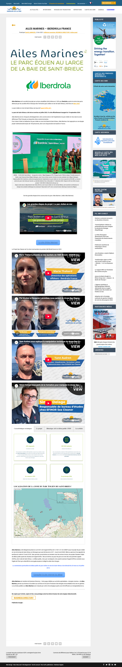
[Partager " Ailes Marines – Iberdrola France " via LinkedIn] (49, 37)
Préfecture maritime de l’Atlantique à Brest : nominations (102, 246)
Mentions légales (58, 664)
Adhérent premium (49, 32)
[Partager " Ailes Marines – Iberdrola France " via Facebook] (45, 37)
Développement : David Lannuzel (31, 664)
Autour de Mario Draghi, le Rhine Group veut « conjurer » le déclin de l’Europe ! (104, 278)
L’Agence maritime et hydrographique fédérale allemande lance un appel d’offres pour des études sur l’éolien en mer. (103, 288)
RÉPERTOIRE (77, 10)
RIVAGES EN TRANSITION (62, 10)
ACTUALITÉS (34, 10)
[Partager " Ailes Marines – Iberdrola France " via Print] (60, 37)
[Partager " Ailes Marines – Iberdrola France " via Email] (56, 37)
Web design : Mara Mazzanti (14, 664)
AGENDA (101, 10)
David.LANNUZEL (30, 32)
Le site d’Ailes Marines (48, 242)
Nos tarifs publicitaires (47, 664)
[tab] (23, 429)
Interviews (47, 10)
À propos (8, 3)
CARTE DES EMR (90, 10)
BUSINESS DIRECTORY (63, 32)
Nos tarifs (16, 3)
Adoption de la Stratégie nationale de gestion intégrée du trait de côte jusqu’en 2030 (104, 298)
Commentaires (70, 3)
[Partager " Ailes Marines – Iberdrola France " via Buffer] (52, 37)
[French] (91, 3)
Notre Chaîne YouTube (40, 3)
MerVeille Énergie (27, 3)
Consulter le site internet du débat (48, 575)
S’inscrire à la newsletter (56, 3)
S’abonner (110, 10)
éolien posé (73, 32)
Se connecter (81, 3)
